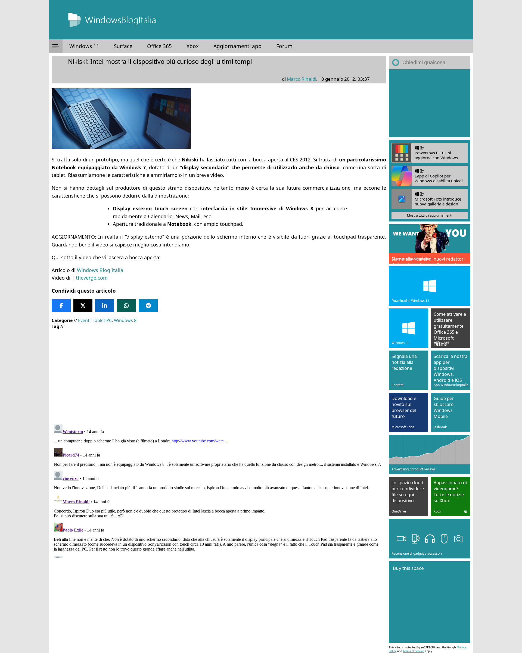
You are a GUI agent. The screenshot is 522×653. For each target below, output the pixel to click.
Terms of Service (413, 651)
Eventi (84, 320)
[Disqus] (219, 490)
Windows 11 (84, 46)
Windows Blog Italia (100, 270)
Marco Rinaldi (301, 79)
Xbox (193, 46)
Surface (123, 46)
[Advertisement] (217, 373)
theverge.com (92, 277)
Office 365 (159, 46)
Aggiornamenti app (237, 46)
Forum (284, 46)
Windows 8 (125, 320)
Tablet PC (102, 320)
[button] (56, 46)
